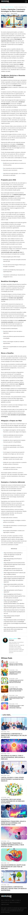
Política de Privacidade (14, 902)
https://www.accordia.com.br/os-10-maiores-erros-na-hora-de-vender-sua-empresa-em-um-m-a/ (14, 611)
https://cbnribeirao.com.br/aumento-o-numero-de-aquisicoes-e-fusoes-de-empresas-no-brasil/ (13, 554)
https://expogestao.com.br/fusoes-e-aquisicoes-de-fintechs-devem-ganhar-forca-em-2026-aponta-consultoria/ (14, 595)
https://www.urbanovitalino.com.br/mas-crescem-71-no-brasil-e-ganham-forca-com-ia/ (14, 586)
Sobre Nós (7, 900)
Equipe (12, 900)
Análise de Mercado (9, 7)
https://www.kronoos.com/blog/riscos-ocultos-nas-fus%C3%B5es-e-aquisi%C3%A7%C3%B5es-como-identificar (14, 601)
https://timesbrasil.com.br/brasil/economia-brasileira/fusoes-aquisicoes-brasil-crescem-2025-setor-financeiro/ (14, 564)
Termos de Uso (4, 902)
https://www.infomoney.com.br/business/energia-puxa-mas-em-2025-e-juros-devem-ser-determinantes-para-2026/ (16, 629)
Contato (17, 900)
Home (2, 7)
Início (2, 900)
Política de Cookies (5, 904)
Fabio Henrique (14, 13)
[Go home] (5, 2)
